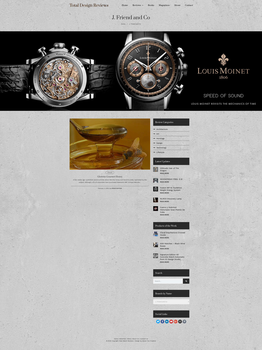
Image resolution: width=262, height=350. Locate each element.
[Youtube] (171, 324)
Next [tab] (256, 72)
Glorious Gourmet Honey (109, 179)
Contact (189, 5)
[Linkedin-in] (167, 324)
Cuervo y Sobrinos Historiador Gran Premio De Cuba (172, 212)
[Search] (186, 284)
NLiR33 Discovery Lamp (171, 202)
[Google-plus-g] (175, 324)
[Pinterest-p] (184, 324)
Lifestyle (109, 175)
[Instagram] (180, 324)
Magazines (164, 5)
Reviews (137, 5)
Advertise (122, 341)
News (129, 341)
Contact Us (144, 341)
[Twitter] (158, 324)
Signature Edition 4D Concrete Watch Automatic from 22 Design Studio (172, 259)
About (177, 5)
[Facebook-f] (162, 324)
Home (125, 5)
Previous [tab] (5, 72)
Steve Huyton (117, 191)
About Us (135, 341)
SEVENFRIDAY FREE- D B (171, 182)
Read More (164, 176)
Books (151, 5)
